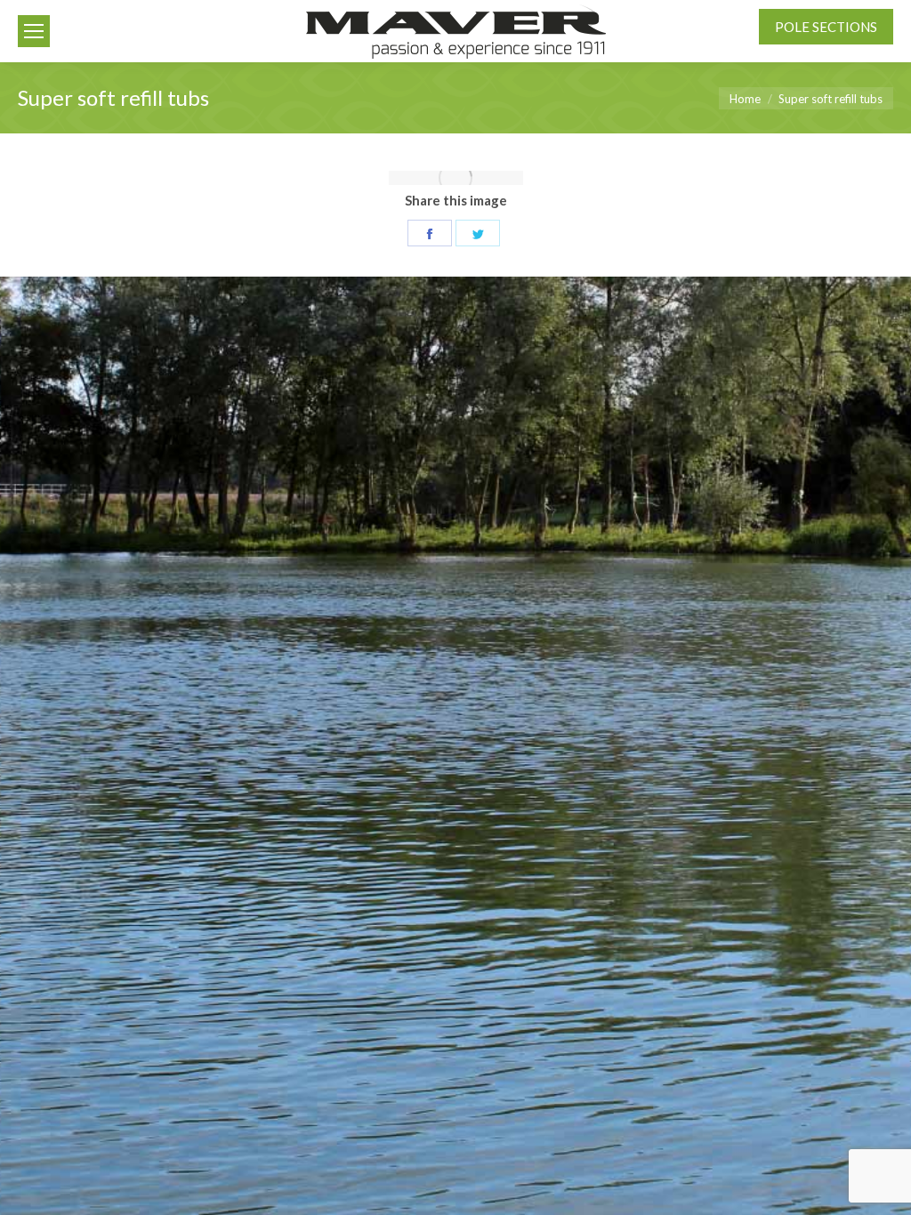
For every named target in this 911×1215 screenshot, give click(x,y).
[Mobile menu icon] (34, 31)
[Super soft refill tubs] (456, 178)
